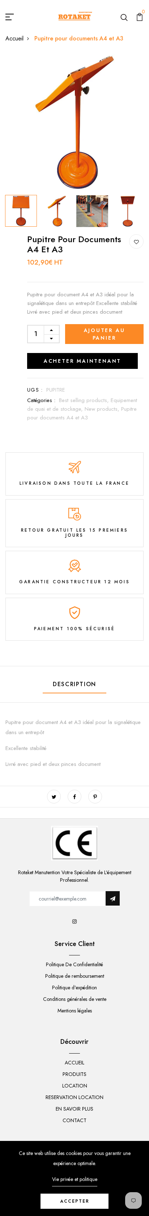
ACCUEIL (74, 1062)
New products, (103, 409)
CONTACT (74, 1120)
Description (74, 684)
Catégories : (41, 400)
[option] (74, 123)
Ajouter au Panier (104, 334)
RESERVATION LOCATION (74, 1097)
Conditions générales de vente (74, 999)
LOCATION (74, 1085)
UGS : (35, 389)
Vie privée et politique (74, 1179)
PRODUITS (74, 1074)
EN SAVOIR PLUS (74, 1108)
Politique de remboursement (74, 976)
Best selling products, (85, 400)
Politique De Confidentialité (74, 964)
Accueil (14, 38)
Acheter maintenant (82, 361)
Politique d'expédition (74, 987)
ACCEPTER (74, 1201)
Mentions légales (75, 1010)
